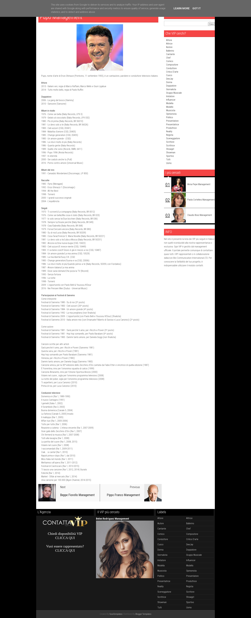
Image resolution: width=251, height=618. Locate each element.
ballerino (170, 50)
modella (169, 103)
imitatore (170, 96)
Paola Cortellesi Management (201, 199)
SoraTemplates (116, 614)
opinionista (171, 114)
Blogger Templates (143, 614)
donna (169, 82)
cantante (170, 54)
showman (170, 152)
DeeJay (169, 78)
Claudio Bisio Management (199, 215)
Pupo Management (61, 17)
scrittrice (170, 145)
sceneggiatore (173, 138)
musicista (170, 110)
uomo (169, 163)
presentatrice (172, 124)
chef (168, 57)
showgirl (170, 149)
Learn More (182, 8)
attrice (169, 43)
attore (169, 40)
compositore (172, 64)
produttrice (171, 128)
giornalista (171, 89)
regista (169, 135)
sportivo (170, 156)
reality (169, 131)
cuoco (169, 75)
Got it (196, 8)
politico (169, 117)
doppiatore (171, 85)
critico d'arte (172, 71)
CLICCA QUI (65, 538)
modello (169, 107)
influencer (170, 99)
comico (169, 61)
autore (169, 47)
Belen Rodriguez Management (112, 518)
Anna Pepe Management (198, 184)
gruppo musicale (174, 92)
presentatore (172, 120)
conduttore (171, 68)
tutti (168, 159)
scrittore (170, 142)
